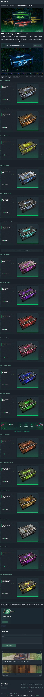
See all (39, 651)
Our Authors (40, 684)
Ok (37, 695)
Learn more (33, 695)
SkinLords (3, 5)
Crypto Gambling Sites (25, 687)
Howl (31, 691)
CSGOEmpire (32, 688)
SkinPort (20, 76)
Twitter (28, 250)
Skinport (31, 692)
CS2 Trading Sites (24, 688)
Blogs (7, 5)
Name (3, 632)
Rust (10, 5)
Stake (31, 684)
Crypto (36, 684)
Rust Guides (14, 5)
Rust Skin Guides (37, 45)
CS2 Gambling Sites (24, 684)
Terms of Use (40, 687)
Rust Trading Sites (24, 690)
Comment (3, 636)
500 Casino (32, 687)
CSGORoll (32, 690)
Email (23, 632)
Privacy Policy (40, 688)
